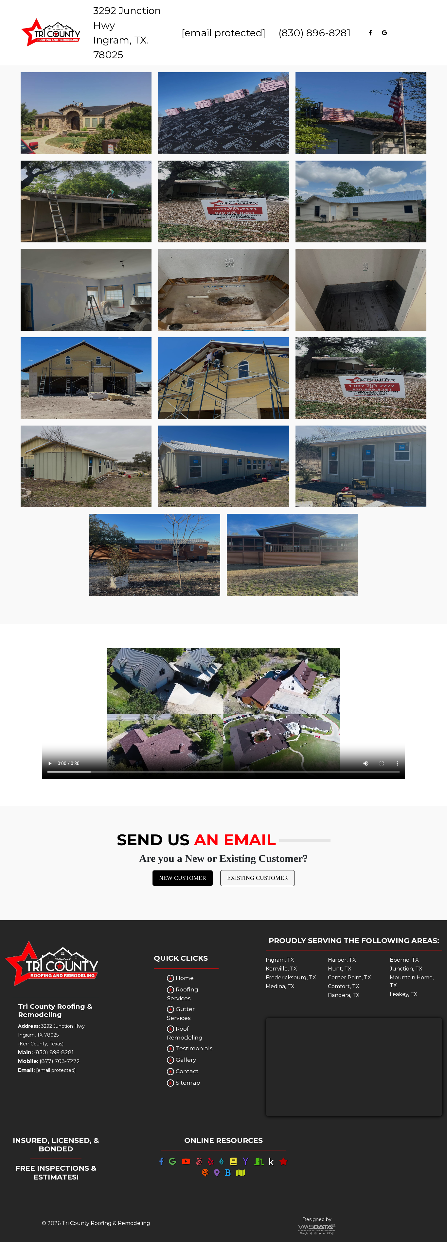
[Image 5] (223, 201)
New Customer (182, 878)
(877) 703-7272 (49, 1061)
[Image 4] (86, 201)
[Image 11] (223, 378)
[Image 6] (360, 201)
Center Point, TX (349, 977)
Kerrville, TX (281, 969)
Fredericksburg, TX (291, 977)
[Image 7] (86, 290)
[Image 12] (360, 378)
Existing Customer (257, 878)
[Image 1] (86, 113)
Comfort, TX (343, 986)
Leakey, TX (404, 994)
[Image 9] (360, 290)
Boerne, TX (404, 960)
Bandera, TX (344, 995)
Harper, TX (342, 960)
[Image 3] (360, 113)
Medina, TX (280, 986)
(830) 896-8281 (314, 33)
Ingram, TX (280, 960)
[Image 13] (86, 466)
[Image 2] (223, 113)
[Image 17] (292, 555)
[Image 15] (360, 466)
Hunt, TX (339, 969)
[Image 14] (223, 466)
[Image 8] (223, 290)
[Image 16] (154, 555)
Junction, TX (406, 969)
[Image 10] (86, 378)
